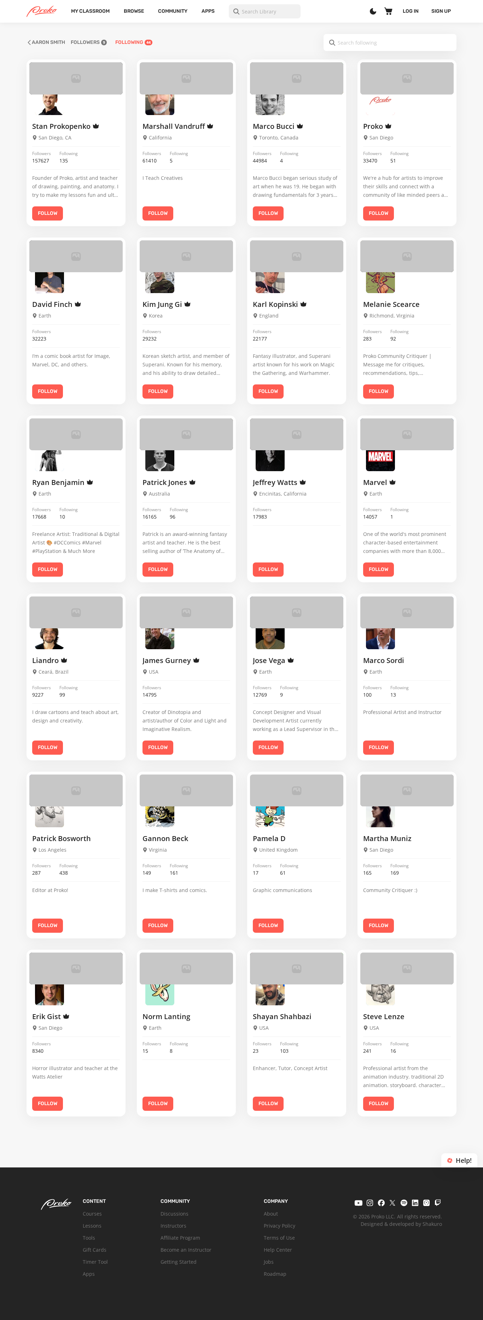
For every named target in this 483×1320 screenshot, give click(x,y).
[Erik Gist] (49, 990)
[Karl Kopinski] (270, 278)
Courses (92, 1213)
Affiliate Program (180, 1237)
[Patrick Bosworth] (49, 812)
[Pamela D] (270, 812)
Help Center (278, 1249)
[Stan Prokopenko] (49, 100)
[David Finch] (49, 278)
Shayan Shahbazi (282, 1016)
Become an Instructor (186, 1249)
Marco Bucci (274, 126)
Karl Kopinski (276, 304)
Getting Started (179, 1261)
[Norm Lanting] (159, 990)
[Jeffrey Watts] (270, 456)
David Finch (53, 304)
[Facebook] (381, 1203)
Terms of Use (279, 1237)
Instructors (173, 1225)
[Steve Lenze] (380, 990)
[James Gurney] (159, 634)
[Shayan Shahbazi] (270, 990)
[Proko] (380, 100)
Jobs (269, 1261)
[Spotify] (404, 1203)
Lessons (92, 1225)
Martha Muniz (387, 838)
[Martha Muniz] (380, 812)
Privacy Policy (279, 1225)
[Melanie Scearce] (380, 278)
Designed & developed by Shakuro (401, 1224)
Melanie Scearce (391, 304)
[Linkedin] (415, 1203)
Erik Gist (47, 1016)
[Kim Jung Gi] (159, 278)
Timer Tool (95, 1261)
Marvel (376, 482)
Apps (208, 11)
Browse (134, 11)
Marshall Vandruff (174, 126)
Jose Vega (270, 660)
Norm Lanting (166, 1016)
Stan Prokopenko (62, 126)
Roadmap (275, 1273)
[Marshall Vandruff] (159, 100)
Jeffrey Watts (276, 482)
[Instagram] (370, 1203)
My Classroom (90, 11)
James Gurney (167, 660)
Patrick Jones (165, 482)
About (271, 1213)
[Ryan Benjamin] (49, 456)
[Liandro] (49, 634)
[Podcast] (426, 1203)
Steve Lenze (384, 1016)
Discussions (174, 1213)
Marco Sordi (383, 660)
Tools (89, 1237)
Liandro (46, 660)
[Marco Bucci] (270, 100)
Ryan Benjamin (59, 482)
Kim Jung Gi (163, 304)
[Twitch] (437, 1203)
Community (172, 11)
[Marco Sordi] (380, 634)
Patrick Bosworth (61, 838)
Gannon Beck (165, 838)
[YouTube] (358, 1203)
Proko (374, 126)
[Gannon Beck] (159, 812)
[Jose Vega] (270, 634)
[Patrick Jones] (159, 456)
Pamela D (269, 838)
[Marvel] (380, 456)
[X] (392, 1203)
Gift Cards (94, 1249)
